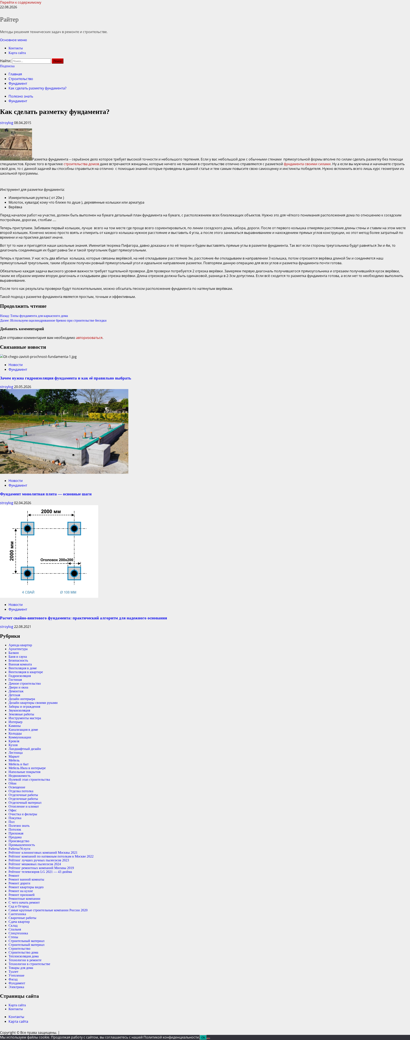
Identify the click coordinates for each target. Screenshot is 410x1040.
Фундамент (18, 101)
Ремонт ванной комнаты (26, 879)
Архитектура (18, 649)
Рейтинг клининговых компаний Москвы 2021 (43, 852)
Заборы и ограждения (24, 706)
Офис (13, 810)
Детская (14, 695)
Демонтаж (16, 691)
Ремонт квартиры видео (26, 887)
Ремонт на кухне (21, 891)
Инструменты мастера (25, 718)
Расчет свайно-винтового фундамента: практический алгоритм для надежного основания (83, 618)
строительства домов (81, 164)
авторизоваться (89, 337)
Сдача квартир (19, 921)
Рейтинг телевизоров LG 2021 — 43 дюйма (40, 872)
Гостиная (15, 679)
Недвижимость (20, 775)
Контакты (16, 48)
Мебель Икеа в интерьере (27, 768)
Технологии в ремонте (25, 960)
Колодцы (15, 733)
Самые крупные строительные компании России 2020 (48, 910)
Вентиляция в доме (23, 668)
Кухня (13, 745)
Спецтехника (18, 933)
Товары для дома (21, 968)
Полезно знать (21, 96)
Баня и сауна (18, 656)
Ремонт (14, 875)
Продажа (15, 837)
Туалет (13, 971)
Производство (19, 841)
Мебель (14, 760)
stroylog (7, 122)
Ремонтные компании (24, 898)
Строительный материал (26, 941)
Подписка (7, 66)
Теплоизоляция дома (24, 956)
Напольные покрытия (24, 772)
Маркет (14, 756)
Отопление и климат (24, 806)
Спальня (15, 929)
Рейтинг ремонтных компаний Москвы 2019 (41, 868)
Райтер (9, 19)
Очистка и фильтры (23, 814)
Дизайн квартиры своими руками (33, 703)
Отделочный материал (25, 802)
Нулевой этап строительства (29, 779)
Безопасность (18, 660)
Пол (12, 822)
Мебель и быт (19, 764)
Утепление (16, 975)
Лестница (16, 752)
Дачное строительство (25, 683)
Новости (16, 364)
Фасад (13, 979)
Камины (15, 726)
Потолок (15, 829)
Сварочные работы (22, 918)
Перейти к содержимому (20, 2)
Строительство (19, 948)
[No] (208, 1038)
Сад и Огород (19, 906)
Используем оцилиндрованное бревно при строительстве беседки (53, 320)
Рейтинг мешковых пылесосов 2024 (35, 864)
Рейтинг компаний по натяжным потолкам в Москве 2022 (51, 856)
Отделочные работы (23, 795)
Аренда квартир (20, 645)
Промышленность (22, 845)
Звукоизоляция (19, 710)
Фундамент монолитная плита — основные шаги (46, 494)
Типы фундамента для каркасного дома (34, 316)
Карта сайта (17, 53)
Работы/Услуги (19, 848)
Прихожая (16, 833)
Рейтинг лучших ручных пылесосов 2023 (39, 860)
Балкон (14, 653)
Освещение (17, 787)
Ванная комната (20, 664)
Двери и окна (18, 687)
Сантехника (17, 914)
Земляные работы (21, 714)
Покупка (15, 818)
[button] (13, 40)
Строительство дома (23, 952)
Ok (203, 1037)
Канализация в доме (23, 729)
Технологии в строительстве (29, 964)
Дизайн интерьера (22, 699)
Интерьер (15, 722)
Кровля (14, 741)
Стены (13, 937)
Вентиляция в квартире (26, 672)
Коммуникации (20, 737)
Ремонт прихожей (22, 895)
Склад (13, 925)
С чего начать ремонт (24, 902)
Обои (12, 783)
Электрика (16, 987)
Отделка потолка (21, 791)
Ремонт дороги (19, 883)
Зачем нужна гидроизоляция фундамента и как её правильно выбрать (65, 378)
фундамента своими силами (307, 164)
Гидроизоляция (20, 676)
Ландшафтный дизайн (25, 749)
